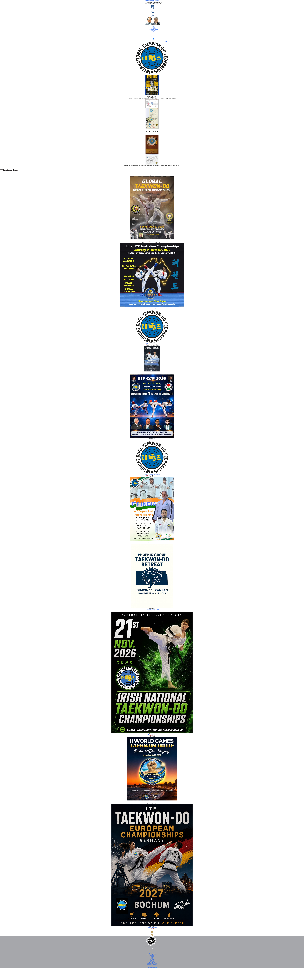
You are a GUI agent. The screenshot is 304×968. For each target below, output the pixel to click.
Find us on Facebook (151, 967)
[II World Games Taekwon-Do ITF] (152, 768)
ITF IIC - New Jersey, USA (152, 372)
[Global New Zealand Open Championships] (152, 207)
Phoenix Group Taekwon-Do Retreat (152, 609)
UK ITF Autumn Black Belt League (152, 343)
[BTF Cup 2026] (152, 406)
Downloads (153, 36)
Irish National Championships (152, 734)
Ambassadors (153, 30)
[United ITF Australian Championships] (152, 275)
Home (153, 26)
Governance (153, 35)
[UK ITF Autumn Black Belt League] (152, 326)
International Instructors (153, 29)
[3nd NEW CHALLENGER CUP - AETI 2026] (152, 457)
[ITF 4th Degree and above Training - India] (152, 509)
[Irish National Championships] (152, 672)
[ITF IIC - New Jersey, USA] (152, 358)
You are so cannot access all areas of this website (148, 41)
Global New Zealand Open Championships (152, 240)
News (153, 27)
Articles (152, 958)
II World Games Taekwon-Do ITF (152, 801)
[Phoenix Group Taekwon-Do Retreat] (152, 576)
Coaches (153, 32)
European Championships (152, 927)
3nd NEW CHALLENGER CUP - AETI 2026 (152, 474)
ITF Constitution (152, 962)
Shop (154, 37)
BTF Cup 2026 (152, 439)
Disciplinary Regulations (152, 964)
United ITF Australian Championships (152, 308)
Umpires (153, 31)
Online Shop (152, 961)
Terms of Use (152, 966)
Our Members (153, 28)
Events (153, 33)
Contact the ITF (152, 965)
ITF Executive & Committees (152, 963)
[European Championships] (152, 865)
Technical (153, 34)
